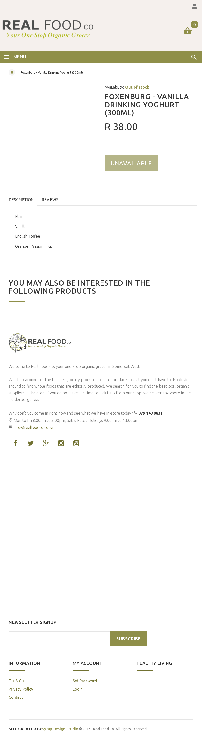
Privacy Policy (21, 689)
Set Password (85, 681)
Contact (16, 697)
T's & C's (16, 681)
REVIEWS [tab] (50, 199)
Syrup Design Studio (43, 729)
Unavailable (131, 163)
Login (78, 689)
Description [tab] (21, 199)
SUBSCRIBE (128, 638)
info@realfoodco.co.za (33, 427)
